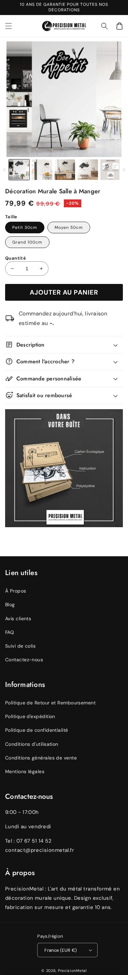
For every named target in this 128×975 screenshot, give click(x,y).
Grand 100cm (27, 242)
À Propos (15, 591)
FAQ (9, 632)
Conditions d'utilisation (31, 744)
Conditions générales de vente (41, 758)
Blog (10, 604)
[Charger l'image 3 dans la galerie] (65, 169)
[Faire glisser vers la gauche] (4, 169)
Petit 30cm (24, 227)
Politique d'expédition (30, 716)
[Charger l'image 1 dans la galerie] (19, 169)
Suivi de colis (20, 646)
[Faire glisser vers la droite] (123, 169)
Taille (11, 217)
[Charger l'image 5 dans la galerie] (110, 169)
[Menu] (8, 26)
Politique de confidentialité (36, 730)
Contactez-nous (24, 659)
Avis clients (18, 618)
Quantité (15, 258)
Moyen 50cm (69, 227)
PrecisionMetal (72, 970)
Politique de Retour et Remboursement (50, 703)
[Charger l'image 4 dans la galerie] (87, 169)
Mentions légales (24, 771)
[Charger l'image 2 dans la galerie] (42, 169)
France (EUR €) (60, 950)
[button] (104, 26)
